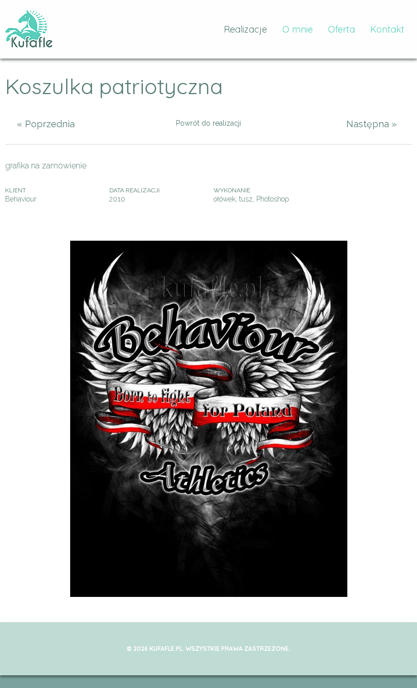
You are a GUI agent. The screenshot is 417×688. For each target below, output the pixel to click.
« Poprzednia (46, 124)
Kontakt (387, 29)
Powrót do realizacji (208, 123)
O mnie (297, 29)
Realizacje (245, 29)
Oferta (341, 29)
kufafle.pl (29, 29)
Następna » (371, 124)
